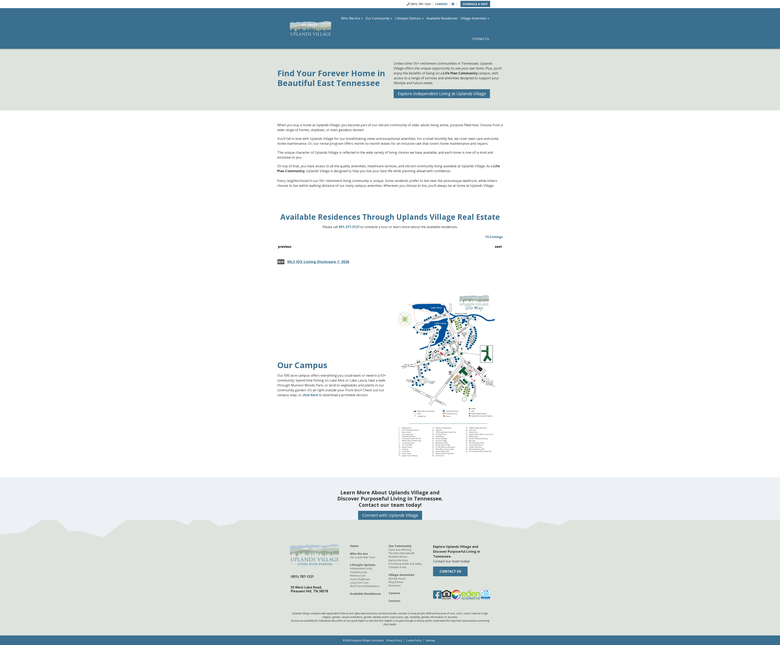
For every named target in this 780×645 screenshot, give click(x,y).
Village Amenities (473, 18)
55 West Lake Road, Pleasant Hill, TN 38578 (309, 589)
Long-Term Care (359, 582)
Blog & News (396, 582)
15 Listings (494, 237)
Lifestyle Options (408, 18)
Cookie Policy (413, 640)
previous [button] (284, 246)
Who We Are (350, 18)
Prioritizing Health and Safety (405, 564)
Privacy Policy (394, 640)
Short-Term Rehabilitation (364, 586)
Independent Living (361, 568)
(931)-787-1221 (302, 576)
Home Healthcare (360, 579)
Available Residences (442, 18)
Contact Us (480, 38)
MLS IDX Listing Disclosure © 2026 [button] (318, 261)
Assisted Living (358, 572)
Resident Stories (398, 556)
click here (310, 395)
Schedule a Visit (475, 4)
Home (354, 546)
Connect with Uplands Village (390, 515)
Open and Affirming (400, 549)
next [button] (498, 246)
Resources (395, 585)
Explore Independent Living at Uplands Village (442, 93)
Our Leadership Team (362, 557)
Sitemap (430, 640)
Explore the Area (398, 560)
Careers (441, 4)
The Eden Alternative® (401, 553)
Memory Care (358, 575)
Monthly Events (397, 578)
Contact (394, 601)
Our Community (377, 18)
